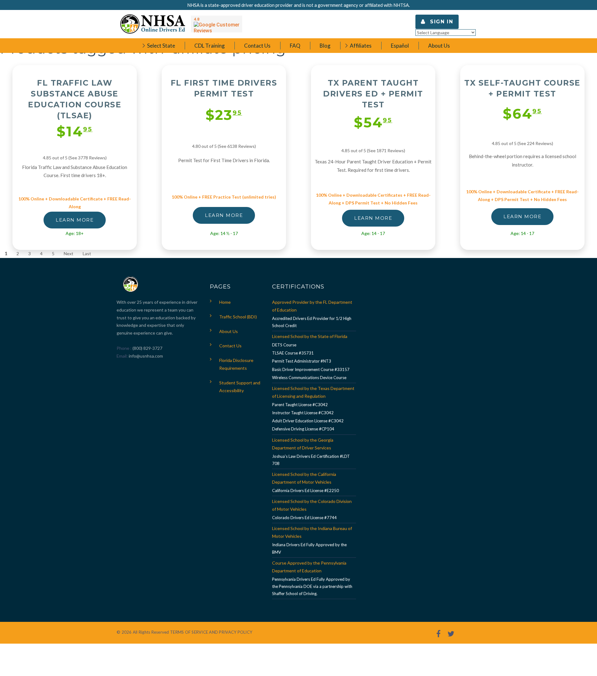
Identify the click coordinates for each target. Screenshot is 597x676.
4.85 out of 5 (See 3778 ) (75, 157)
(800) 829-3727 (147, 348)
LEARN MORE (75, 220)
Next (68, 253)
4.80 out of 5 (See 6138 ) (224, 146)
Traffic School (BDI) (238, 316)
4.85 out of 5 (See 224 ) (522, 143)
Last (87, 253)
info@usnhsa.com (146, 356)
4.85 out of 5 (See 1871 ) (373, 150)
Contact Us (230, 345)
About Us (228, 331)
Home (225, 302)
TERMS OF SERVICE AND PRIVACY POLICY (211, 632)
